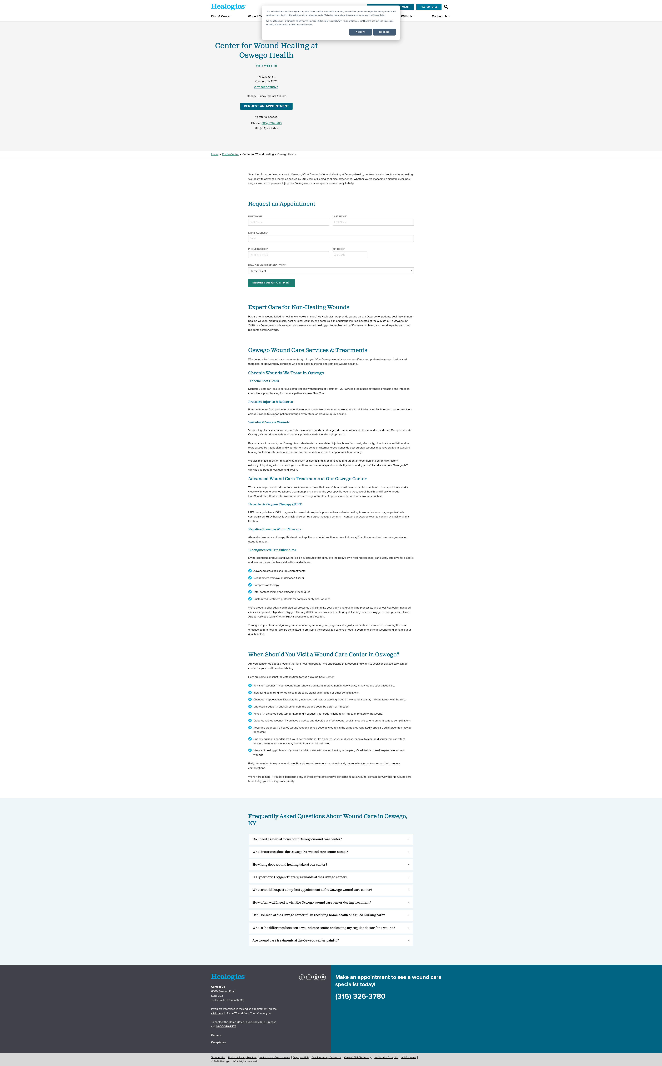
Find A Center (220, 16)
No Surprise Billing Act (386, 1057)
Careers (216, 1035)
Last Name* (340, 216)
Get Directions (266, 87)
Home (214, 154)
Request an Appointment (266, 106)
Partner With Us (401, 16)
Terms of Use (218, 1057)
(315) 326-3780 (272, 123)
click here (217, 1013)
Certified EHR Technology (358, 1057)
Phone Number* (258, 249)
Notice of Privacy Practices (242, 1057)
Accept (360, 32)
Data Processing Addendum (326, 1057)
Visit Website (266, 65)
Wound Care (256, 16)
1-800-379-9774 (226, 1026)
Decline (384, 32)
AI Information (408, 1057)
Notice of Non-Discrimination (274, 1057)
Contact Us (439, 16)
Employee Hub (301, 1057)
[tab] (331, 839)
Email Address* (258, 232)
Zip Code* (339, 249)
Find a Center (230, 154)
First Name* (255, 216)
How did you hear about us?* (267, 265)
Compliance (218, 1042)
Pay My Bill (429, 6)
